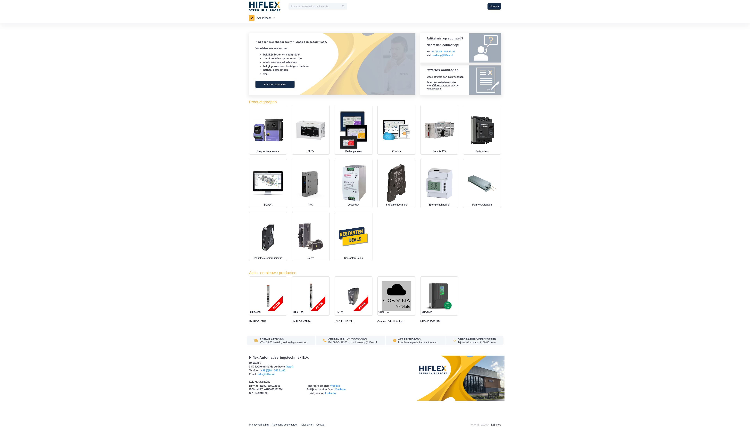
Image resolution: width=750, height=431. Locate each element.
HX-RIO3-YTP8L (258, 321)
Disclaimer (307, 424)
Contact (320, 424)
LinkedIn (330, 393)
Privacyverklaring (259, 424)
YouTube (340, 389)
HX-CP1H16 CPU (344, 321)
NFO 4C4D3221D (430, 321)
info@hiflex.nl (266, 374)
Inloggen (494, 6)
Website (335, 385)
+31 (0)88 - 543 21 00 (273, 370)
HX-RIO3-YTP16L (302, 321)
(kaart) (289, 366)
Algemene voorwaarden (285, 424)
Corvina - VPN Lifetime (390, 321)
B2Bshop (496, 424)
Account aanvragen (275, 84)
